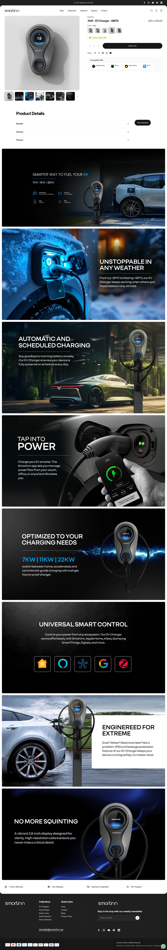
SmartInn (90, 17)
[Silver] (104, 30)
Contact (64, 910)
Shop (63, 907)
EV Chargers (44, 907)
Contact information (130, 945)
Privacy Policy (66, 916)
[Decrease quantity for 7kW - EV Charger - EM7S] (90, 46)
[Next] (74, 57)
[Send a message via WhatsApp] (163, 946)
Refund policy (139, 945)
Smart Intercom (45, 916)
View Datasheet (142, 123)
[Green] (119, 30)
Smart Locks (44, 913)
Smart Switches (45, 920)
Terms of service (149, 945)
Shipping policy (158, 945)
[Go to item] (9, 96)
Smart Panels (44, 910)
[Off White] (97, 30)
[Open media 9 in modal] (42, 53)
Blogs (63, 913)
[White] (90, 30)
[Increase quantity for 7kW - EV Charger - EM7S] (99, 46)
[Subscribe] (137, 918)
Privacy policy (120, 945)
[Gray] (112, 30)
